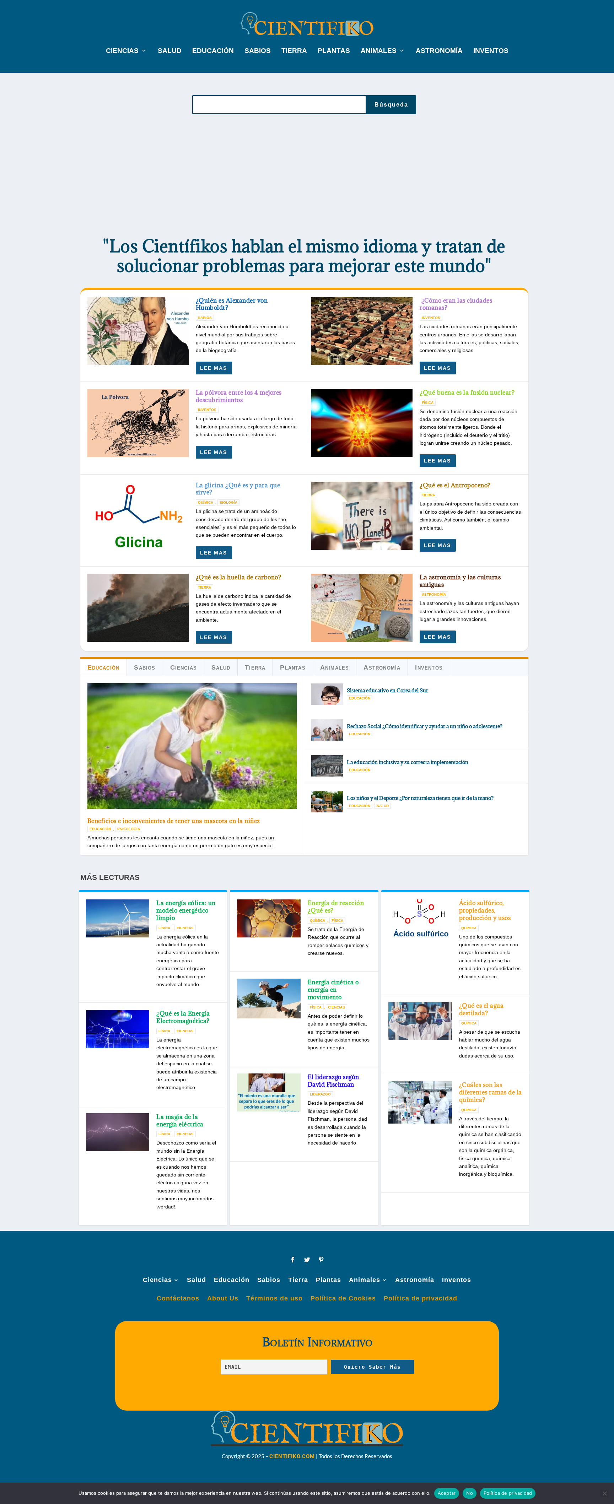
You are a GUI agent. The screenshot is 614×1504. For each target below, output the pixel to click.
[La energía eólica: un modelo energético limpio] (118, 918)
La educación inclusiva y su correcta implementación (407, 762)
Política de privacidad (420, 1298)
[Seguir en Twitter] (307, 1259)
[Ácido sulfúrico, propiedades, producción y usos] (420, 920)
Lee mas (213, 368)
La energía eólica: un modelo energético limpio (186, 910)
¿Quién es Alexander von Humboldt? (232, 304)
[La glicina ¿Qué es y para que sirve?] (138, 516)
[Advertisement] (304, 176)
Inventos (490, 51)
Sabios (257, 51)
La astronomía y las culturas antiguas (460, 581)
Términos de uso (274, 1298)
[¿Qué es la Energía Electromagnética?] (118, 1029)
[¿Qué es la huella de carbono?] (138, 608)
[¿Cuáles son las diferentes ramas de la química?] (420, 1102)
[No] (604, 1493)
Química (205, 502)
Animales (379, 51)
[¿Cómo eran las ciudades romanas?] (362, 331)
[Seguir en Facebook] (292, 1259)
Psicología (128, 829)
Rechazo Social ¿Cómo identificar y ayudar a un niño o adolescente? (424, 726)
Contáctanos (178, 1298)
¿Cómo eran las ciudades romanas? (456, 304)
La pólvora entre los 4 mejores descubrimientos (239, 396)
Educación (213, 51)
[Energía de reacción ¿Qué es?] (269, 918)
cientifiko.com (292, 1456)
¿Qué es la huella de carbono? (238, 577)
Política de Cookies (343, 1298)
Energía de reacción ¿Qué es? (336, 906)
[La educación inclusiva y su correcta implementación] (327, 766)
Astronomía (439, 51)
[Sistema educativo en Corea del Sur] (327, 694)
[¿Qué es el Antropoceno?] (362, 516)
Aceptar (447, 1493)
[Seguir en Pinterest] (321, 1259)
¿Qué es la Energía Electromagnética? (183, 1017)
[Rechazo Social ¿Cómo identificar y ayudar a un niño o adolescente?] (327, 730)
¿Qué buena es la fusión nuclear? (467, 392)
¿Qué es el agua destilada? (481, 1009)
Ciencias (122, 51)
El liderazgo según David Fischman (333, 1080)
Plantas (334, 51)
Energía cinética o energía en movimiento (333, 989)
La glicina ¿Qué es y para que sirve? (238, 489)
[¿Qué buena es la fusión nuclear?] (362, 423)
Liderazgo (320, 1094)
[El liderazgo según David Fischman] (269, 1092)
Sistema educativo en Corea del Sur (387, 690)
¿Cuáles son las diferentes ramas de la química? (490, 1092)
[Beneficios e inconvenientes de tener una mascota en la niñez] (192, 746)
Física (427, 403)
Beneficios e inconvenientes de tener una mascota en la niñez (173, 821)
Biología (228, 502)
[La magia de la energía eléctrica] (118, 1132)
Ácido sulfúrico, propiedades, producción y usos (485, 910)
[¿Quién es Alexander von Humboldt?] (138, 331)
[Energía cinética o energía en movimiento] (269, 998)
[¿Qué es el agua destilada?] (420, 1021)
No (469, 1493)
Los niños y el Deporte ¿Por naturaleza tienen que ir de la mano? (420, 798)
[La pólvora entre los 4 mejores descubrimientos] (138, 423)
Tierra (294, 51)
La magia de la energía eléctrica (180, 1120)
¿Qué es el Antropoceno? (455, 485)
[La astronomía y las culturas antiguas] (362, 608)
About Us (222, 1298)
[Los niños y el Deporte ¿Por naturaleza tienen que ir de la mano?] (327, 801)
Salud (170, 51)
